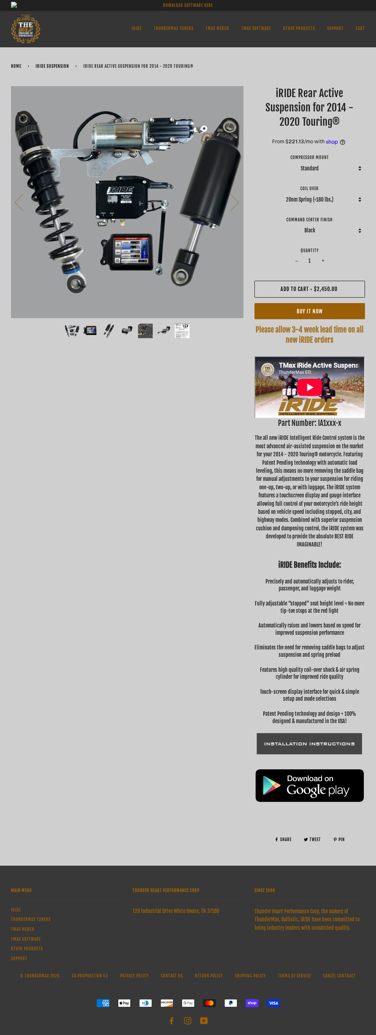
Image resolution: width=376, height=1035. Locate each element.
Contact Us (172, 976)
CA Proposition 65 (90, 976)
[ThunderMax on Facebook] (172, 1022)
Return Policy (209, 976)
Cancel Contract (339, 976)
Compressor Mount (309, 157)
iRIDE (137, 28)
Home (16, 66)
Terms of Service (294, 976)
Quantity (310, 250)
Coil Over (309, 188)
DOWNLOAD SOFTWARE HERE (188, 5)
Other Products (299, 28)
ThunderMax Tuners (174, 28)
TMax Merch (217, 28)
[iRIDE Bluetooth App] (309, 801)
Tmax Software (256, 28)
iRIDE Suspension (52, 66)
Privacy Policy (134, 976)
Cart (360, 28)
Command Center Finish (309, 219)
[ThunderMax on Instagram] (188, 1022)
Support (335, 28)
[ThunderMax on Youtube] (204, 1022)
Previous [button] (23, 201)
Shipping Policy (250, 976)
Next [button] (230, 201)
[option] (127, 202)
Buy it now (310, 311)
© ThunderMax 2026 (40, 976)
